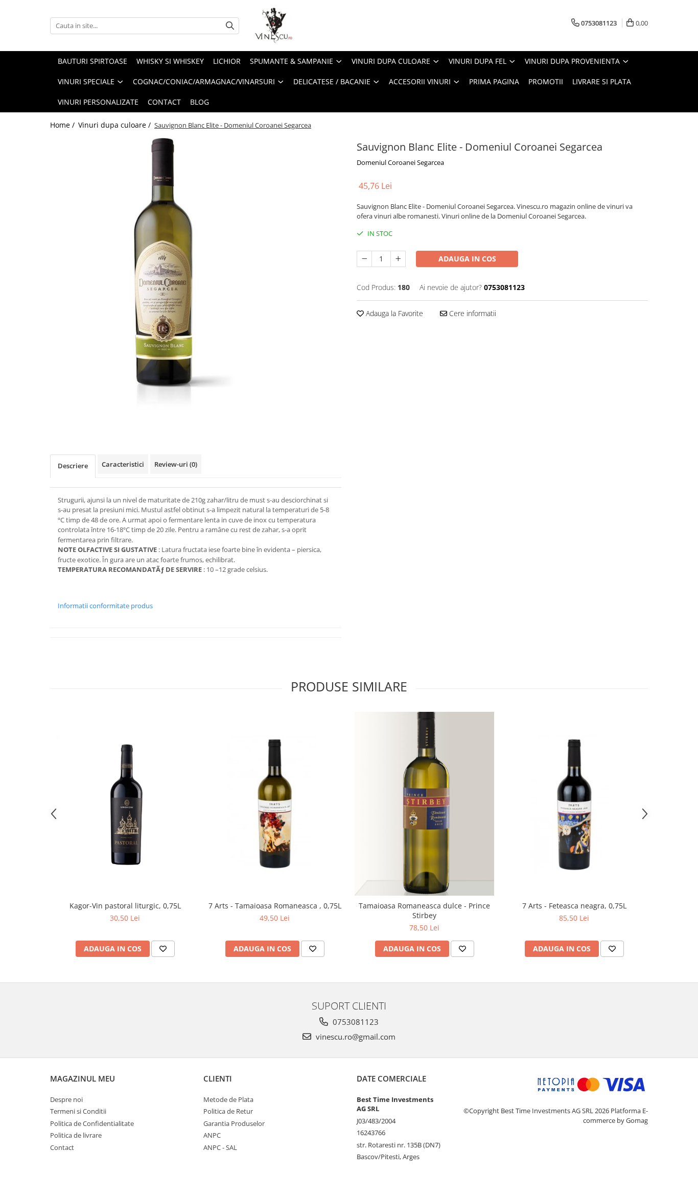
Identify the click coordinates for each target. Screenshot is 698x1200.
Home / (63, 125)
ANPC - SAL (220, 1147)
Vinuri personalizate (98, 102)
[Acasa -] (305, 25)
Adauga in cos (467, 258)
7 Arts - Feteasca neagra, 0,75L (574, 905)
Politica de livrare (76, 1135)
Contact (164, 102)
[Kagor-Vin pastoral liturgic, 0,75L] (125, 804)
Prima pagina (494, 81)
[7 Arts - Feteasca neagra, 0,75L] (574, 804)
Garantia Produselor (234, 1123)
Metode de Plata (228, 1099)
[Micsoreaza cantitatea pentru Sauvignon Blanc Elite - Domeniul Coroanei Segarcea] (364, 259)
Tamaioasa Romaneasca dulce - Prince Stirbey (424, 910)
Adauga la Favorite (393, 313)
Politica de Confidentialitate (92, 1123)
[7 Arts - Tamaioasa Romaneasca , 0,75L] (274, 804)
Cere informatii (471, 313)
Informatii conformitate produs (105, 605)
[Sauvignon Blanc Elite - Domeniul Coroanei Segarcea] (195, 281)
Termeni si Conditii (78, 1111)
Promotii (545, 81)
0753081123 (355, 1022)
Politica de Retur (228, 1111)
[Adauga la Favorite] (163, 949)
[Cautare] (230, 25)
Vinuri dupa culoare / (115, 125)
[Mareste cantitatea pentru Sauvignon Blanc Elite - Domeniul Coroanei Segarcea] (398, 259)
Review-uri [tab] (175, 464)
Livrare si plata (601, 81)
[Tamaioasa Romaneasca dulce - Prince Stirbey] (424, 804)
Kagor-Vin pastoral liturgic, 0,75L (125, 905)
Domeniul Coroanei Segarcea (400, 162)
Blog (199, 102)
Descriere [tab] (73, 465)
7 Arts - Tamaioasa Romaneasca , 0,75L (274, 905)
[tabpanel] (195, 281)
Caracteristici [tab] (123, 464)
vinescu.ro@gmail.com (354, 1036)
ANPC (212, 1135)
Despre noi (66, 1099)
